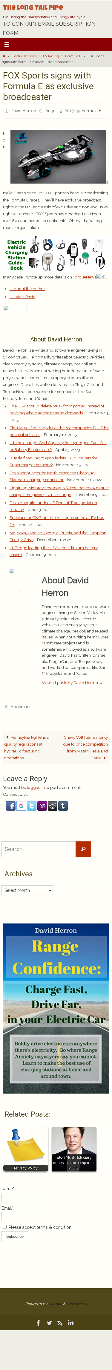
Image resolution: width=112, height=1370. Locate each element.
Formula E (73, 56)
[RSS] (60, 1319)
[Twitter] (49, 1319)
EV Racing (51, 56)
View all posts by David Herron (72, 680)
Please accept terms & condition (39, 1224)
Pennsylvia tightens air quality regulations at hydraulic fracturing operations (27, 744)
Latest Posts (24, 295)
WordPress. (77, 1300)
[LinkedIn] (71, 1319)
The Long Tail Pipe (33, 8)
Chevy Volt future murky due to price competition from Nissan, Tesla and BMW (85, 744)
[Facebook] (38, 1319)
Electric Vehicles (23, 56)
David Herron (23, 110)
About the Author (29, 287)
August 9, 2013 (59, 110)
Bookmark (20, 704)
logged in (36, 784)
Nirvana (55, 1300)
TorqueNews (84, 275)
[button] (11, 805)
